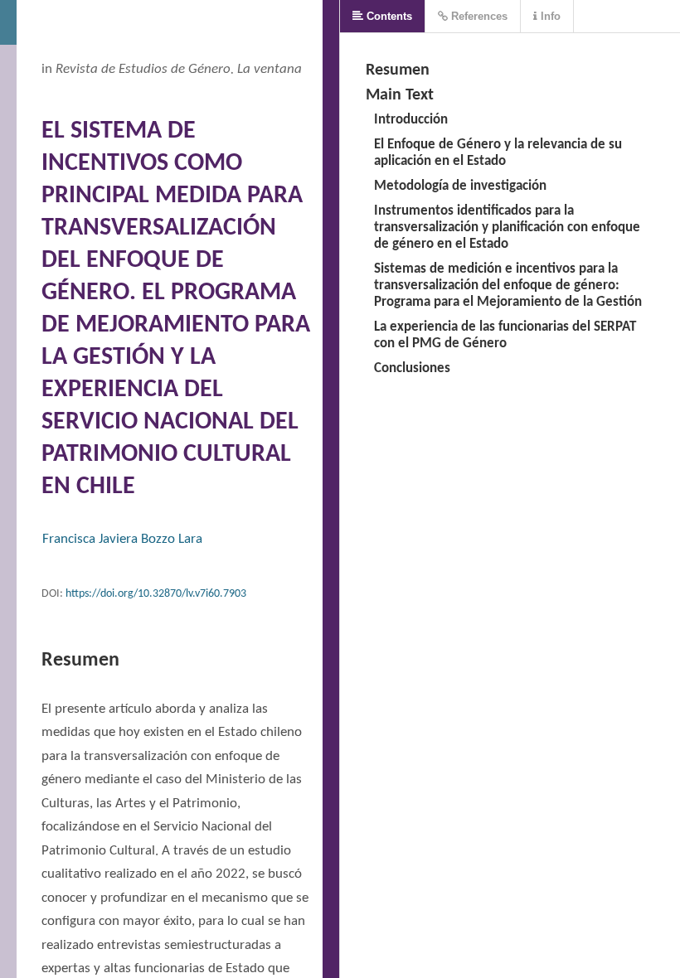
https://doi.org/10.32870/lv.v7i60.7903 (156, 594)
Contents (387, 16)
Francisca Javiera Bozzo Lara (122, 539)
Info (549, 16)
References (478, 16)
